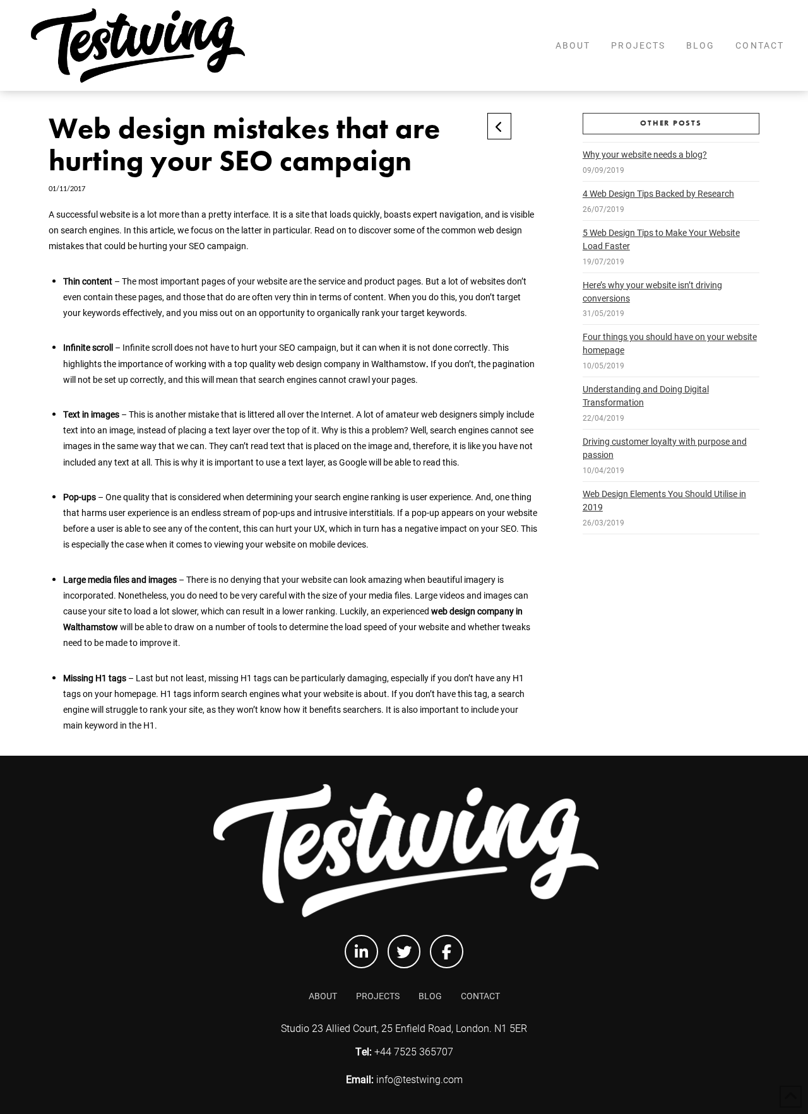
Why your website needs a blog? (645, 154)
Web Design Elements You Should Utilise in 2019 (664, 500)
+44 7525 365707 (412, 1051)
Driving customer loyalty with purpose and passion (665, 447)
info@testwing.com (419, 1079)
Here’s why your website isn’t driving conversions (652, 291)
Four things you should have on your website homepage (670, 343)
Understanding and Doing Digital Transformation (646, 395)
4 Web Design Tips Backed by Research (658, 193)
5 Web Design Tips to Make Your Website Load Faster (661, 239)
